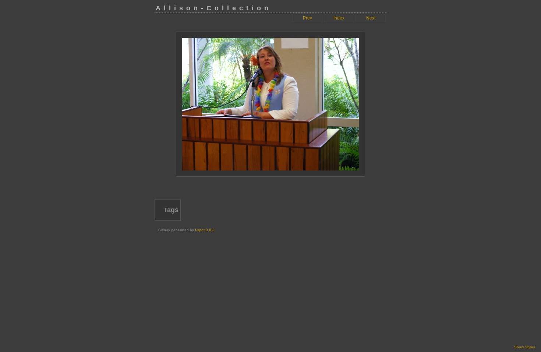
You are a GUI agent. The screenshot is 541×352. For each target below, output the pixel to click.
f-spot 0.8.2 (205, 230)
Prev (307, 18)
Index (338, 18)
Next (370, 18)
